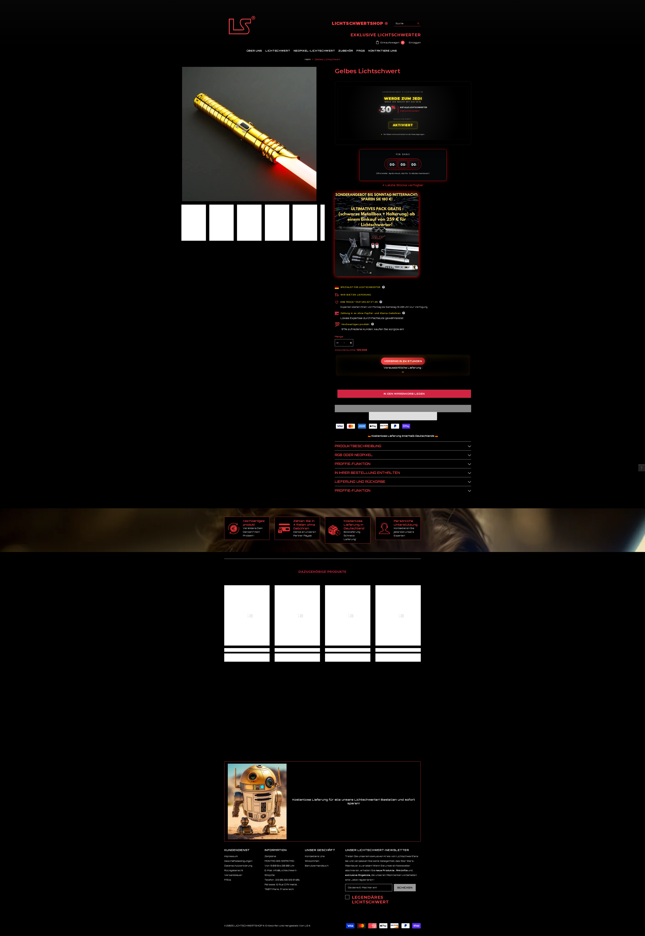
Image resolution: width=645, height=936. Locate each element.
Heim (308, 59)
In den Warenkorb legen (404, 393)
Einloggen (415, 42)
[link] (247, 650)
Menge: (339, 336)
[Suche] (407, 23)
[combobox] (405, 23)
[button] (403, 416)
